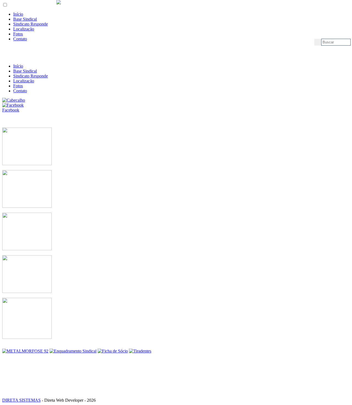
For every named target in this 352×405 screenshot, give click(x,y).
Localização (23, 29)
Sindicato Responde (30, 24)
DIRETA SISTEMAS (21, 400)
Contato (20, 39)
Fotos (18, 34)
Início (18, 14)
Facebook (10, 110)
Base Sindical (25, 19)
